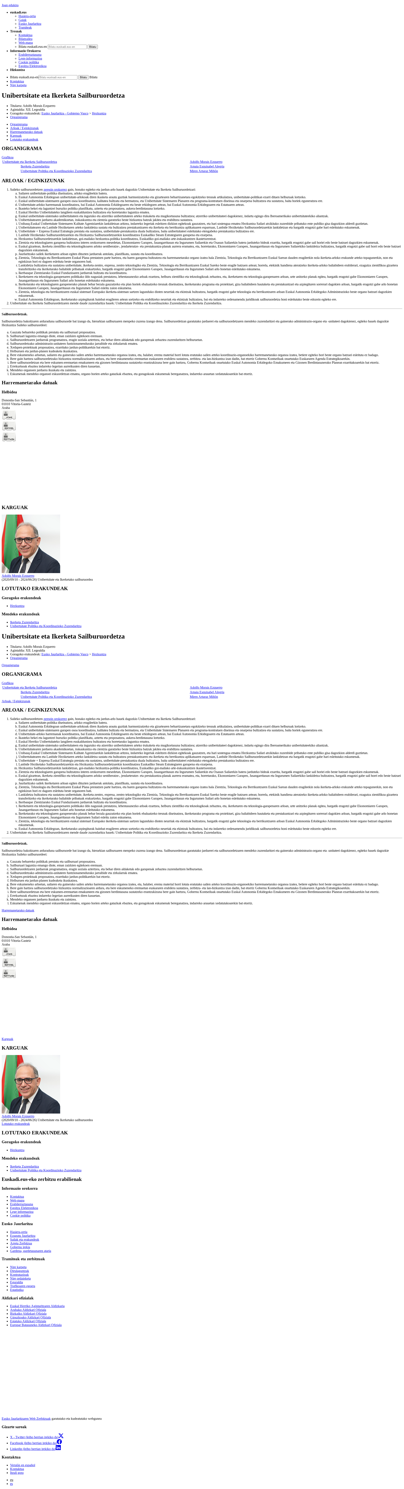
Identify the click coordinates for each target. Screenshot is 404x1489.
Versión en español (22, 1465)
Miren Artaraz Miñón (204, 171)
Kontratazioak (19, 1274)
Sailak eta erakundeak (24, 1239)
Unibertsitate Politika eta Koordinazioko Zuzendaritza (56, 171)
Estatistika (17, 1290)
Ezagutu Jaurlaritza (22, 1236)
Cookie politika (29, 62)
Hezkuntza (99, 113)
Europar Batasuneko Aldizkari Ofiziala (36, 1325)
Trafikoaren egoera (22, 1286)
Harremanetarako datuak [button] (26, 132)
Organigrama (19, 117)
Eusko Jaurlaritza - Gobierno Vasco (64, 113)
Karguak (7, 1039)
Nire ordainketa (20, 1278)
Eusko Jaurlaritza (30, 23)
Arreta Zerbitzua (21, 1243)
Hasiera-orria (27, 16)
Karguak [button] (16, 135)
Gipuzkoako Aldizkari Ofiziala (30, 1317)
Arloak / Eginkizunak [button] (24, 128)
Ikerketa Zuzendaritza (35, 166)
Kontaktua (25, 35)
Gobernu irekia (20, 1247)
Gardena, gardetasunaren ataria (30, 1251)
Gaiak (23, 20)
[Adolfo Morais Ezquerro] (31, 572)
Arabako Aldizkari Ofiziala (28, 1310)
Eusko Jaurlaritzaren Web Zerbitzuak (26, 1418)
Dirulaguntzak (19, 1271)
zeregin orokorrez (55, 189)
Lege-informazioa (30, 58)
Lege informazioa (21, 1212)
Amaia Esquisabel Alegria (207, 166)
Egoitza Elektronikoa (33, 66)
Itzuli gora (17, 1472)
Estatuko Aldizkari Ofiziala (28, 1321)
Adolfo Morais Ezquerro (39, 106)
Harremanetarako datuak (18, 910)
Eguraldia (16, 1282)
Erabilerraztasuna (30, 54)
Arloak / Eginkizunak (16, 701)
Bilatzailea (25, 39)
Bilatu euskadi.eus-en (33, 46)
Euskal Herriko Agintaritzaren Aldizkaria (37, 1306)
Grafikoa (7, 157)
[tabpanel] (202, 160)
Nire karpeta (18, 85)
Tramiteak (25, 27)
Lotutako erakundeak (16, 1124)
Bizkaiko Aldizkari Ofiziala (28, 1313)
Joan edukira (10, 5)
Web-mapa (26, 42)
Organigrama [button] (19, 124)
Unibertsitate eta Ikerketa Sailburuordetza (29, 162)
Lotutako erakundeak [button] (24, 139)
